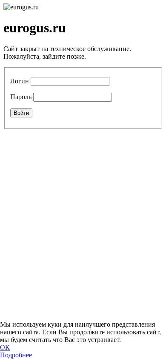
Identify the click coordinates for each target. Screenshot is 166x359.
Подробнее (16, 355)
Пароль (20, 96)
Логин (19, 81)
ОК (5, 347)
